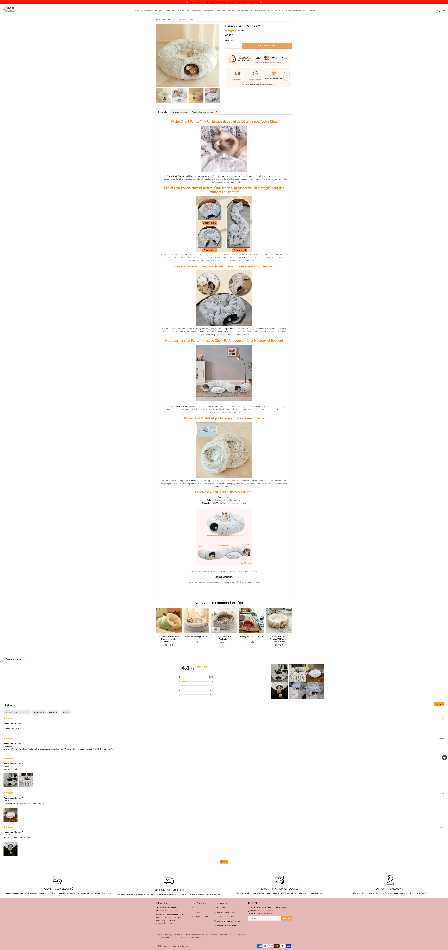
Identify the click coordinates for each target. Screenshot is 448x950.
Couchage (157, 11)
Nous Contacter (197, 912)
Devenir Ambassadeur (293, 11)
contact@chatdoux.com (168, 910)
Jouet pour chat (183, 11)
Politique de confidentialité (224, 912)
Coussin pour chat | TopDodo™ (224, 638)
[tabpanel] (164, 95)
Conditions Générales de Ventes (226, 916)
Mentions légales (220, 908)
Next (216, 54)
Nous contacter (309, 11)
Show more (224, 862)
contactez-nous (195, 582)
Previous (159, 54)
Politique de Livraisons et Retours (227, 921)
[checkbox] (66, 712)
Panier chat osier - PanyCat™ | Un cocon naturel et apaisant (279, 639)
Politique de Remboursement (225, 925)
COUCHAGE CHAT (169, 19)
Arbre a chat (170, 11)
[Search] (438, 10)
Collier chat (231, 11)
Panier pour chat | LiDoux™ (196, 637)
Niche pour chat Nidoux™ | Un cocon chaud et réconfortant (169, 639)
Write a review (439, 704)
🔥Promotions (146, 11)
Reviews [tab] (9, 704)
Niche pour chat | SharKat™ (251, 637)
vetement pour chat (244, 11)
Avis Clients (278, 11)
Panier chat (250, 571)
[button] (196, 676)
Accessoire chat (260, 11)
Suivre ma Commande (199, 916)
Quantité (229, 40)
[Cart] (444, 10)
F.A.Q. (193, 908)
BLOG (270, 11)
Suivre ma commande (167, 908)
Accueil (136, 11)
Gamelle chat (196, 11)
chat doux (166, 946)
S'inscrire (286, 918)
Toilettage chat (208, 11)
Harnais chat (220, 11)
